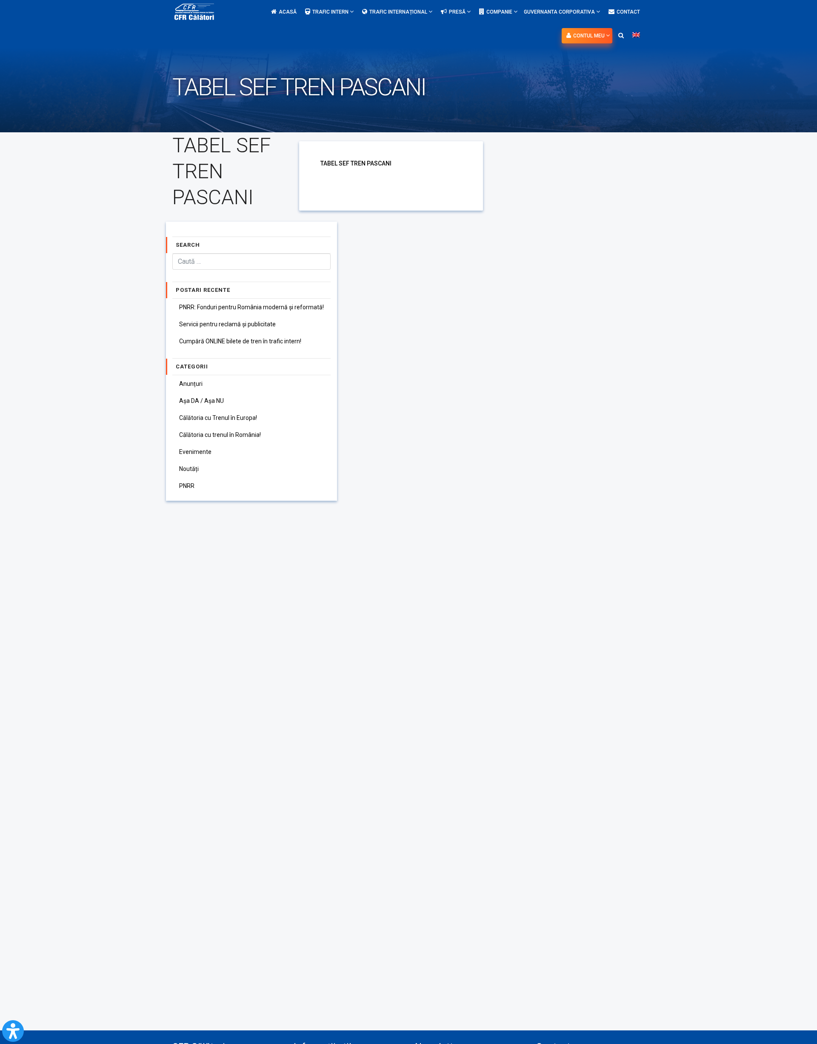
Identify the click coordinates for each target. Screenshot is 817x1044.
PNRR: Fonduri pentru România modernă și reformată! (251, 307)
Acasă (288, 12)
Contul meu (589, 36)
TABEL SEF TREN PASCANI (355, 163)
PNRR (186, 485)
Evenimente (195, 451)
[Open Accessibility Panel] (13, 1031)
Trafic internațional (398, 12)
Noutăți (189, 468)
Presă (458, 12)
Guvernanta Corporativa (560, 12)
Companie (500, 12)
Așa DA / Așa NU (201, 400)
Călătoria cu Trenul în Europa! (218, 417)
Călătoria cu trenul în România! (220, 434)
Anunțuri (191, 383)
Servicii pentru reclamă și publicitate (227, 324)
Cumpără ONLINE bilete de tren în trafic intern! (240, 341)
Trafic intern (331, 12)
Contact (628, 12)
